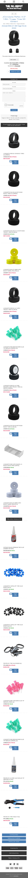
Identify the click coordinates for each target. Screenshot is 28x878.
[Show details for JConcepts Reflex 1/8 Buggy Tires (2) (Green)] (14, 140)
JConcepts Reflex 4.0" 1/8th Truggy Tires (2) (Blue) (11, 309)
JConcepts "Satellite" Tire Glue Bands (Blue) (13, 586)
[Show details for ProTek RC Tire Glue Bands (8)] (14, 650)
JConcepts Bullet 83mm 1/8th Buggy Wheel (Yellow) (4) (12, 270)
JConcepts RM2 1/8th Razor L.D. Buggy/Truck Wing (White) (12, 465)
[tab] (14, 79)
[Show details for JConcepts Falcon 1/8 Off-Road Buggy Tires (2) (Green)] (14, 179)
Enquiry (14, 90)
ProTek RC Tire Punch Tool (11, 816)
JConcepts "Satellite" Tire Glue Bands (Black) (13, 625)
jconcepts (22, 117)
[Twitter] (10, 864)
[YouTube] (17, 864)
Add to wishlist (13, 59)
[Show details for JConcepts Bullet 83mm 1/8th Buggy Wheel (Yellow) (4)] (14, 256)
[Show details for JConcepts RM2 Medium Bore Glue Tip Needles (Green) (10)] (14, 333)
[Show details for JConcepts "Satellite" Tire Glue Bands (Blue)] (14, 573)
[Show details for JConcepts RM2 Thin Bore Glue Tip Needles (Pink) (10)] (14, 687)
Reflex (8, 117)
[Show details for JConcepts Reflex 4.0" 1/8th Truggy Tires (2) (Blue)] (14, 295)
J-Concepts (17, 66)
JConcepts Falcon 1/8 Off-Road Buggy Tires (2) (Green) (12, 193)
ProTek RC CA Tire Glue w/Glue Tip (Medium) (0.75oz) (13, 779)
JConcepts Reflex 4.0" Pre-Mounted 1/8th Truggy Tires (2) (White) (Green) (12, 387)
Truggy (3, 117)
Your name (14, 82)
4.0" (13, 119)
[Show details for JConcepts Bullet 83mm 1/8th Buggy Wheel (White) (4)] (14, 489)
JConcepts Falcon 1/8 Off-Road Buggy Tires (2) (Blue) (12, 426)
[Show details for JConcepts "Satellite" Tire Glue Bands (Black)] (14, 611)
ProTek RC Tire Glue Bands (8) (12, 663)
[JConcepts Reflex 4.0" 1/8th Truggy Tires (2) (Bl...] (12, 13)
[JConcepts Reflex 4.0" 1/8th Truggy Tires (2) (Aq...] (15, 13)
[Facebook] (14, 864)
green (16, 117)
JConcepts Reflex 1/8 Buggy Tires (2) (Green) (13, 154)
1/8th (10, 119)
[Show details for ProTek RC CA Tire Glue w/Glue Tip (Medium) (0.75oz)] (14, 765)
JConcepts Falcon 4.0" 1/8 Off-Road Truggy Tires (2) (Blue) (14, 231)
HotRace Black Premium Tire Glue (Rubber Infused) (13, 548)
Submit (14, 110)
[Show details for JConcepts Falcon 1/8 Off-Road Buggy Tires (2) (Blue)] (14, 412)
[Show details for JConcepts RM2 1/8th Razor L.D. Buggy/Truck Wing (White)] (14, 451)
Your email (14, 86)
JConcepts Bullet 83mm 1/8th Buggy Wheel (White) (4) (12, 503)
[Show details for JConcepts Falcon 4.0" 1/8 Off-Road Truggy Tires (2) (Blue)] (14, 217)
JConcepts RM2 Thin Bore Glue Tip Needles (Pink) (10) (13, 701)
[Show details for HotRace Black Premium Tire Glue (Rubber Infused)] (14, 534)
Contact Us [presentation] (14, 79)
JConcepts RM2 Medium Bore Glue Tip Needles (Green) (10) (13, 347)
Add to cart (15, 71)
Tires (11, 117)
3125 (17, 119)
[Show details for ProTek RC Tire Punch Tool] (14, 803)
